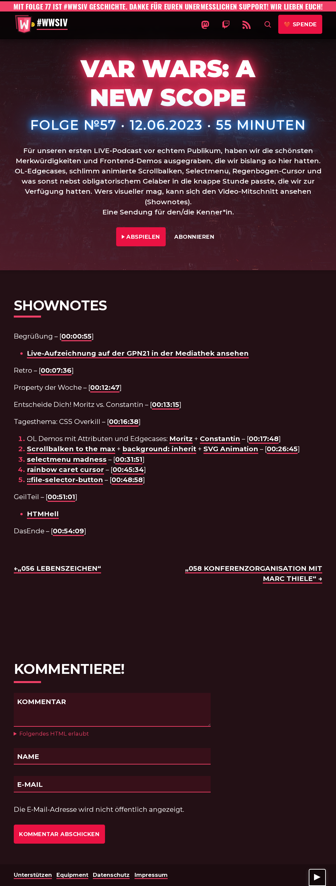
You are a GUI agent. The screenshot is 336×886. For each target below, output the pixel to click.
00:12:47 (104, 387)
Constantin (220, 438)
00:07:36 (56, 370)
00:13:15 (165, 404)
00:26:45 (282, 449)
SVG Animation (230, 449)
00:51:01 (61, 497)
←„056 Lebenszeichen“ (57, 568)
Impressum (151, 875)
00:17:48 (264, 438)
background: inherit (159, 449)
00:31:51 (128, 459)
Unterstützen (33, 875)
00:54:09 (68, 531)
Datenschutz (111, 875)
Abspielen (143, 236)
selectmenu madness (67, 459)
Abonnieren (194, 236)
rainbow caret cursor (65, 469)
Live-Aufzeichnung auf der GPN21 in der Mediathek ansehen (138, 353)
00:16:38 (123, 421)
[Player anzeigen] (317, 877)
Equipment (72, 875)
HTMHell (43, 514)
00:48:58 (127, 480)
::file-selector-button (65, 480)
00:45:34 (128, 469)
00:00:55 (76, 336)
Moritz (181, 438)
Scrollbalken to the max (71, 449)
